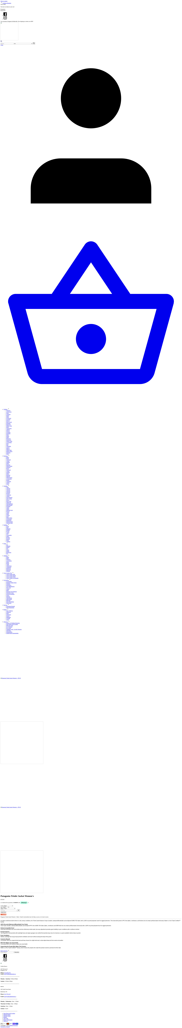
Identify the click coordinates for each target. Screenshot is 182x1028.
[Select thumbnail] (91, 786)
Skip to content (4, 1)
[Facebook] (5, 15)
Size (1, 907)
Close (2, 45)
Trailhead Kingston (13, 1025)
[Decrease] (2, 910)
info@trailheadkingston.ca (10, 974)
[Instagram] (5, 19)
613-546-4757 (7, 972)
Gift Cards (5, 1018)
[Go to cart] (91, 406)
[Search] (1, 41)
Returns (5, 1017)
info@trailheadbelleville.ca (10, 996)
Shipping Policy (7, 1014)
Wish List (5, 1021)
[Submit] (34, 43)
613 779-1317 (7, 994)
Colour (2, 905)
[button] (3, 914)
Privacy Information (7, 1019)
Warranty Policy (7, 1016)
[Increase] (18, 910)
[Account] (91, 225)
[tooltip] (5, 914)
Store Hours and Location (9, 1013)
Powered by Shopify (5, 1026)
